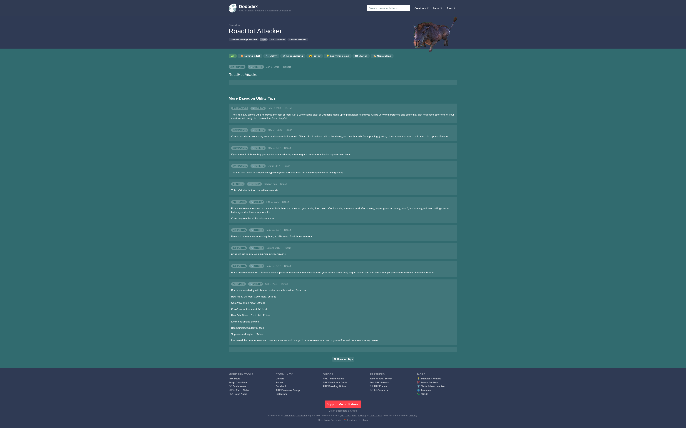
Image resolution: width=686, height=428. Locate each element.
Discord (280, 378)
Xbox (348, 415)
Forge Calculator (238, 382)
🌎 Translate (424, 390)
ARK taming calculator (295, 415)
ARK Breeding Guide (334, 386)
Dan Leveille (376, 415)
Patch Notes (239, 386)
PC (342, 415)
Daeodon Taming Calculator (244, 40)
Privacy (413, 415)
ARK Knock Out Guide (335, 382)
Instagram (281, 394)
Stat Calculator (278, 40)
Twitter (279, 382)
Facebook (281, 386)
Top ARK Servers (379, 382)
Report (287, 66)
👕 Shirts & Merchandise (430, 386)
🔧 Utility (255, 66)
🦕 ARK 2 (422, 394)
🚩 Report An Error (427, 382)
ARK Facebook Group (288, 390)
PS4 (354, 415)
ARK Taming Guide (333, 378)
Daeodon (234, 25)
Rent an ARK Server (381, 378)
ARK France (380, 386)
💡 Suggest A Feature (429, 378)
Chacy (365, 420)
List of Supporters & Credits (343, 411)
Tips (264, 40)
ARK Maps (234, 378)
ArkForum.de (381, 390)
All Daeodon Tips (343, 359)
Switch (361, 415)
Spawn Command (297, 40)
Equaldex (352, 420)
